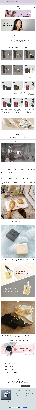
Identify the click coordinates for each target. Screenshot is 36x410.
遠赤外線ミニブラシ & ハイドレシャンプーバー (29, 93)
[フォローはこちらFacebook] (1, 401)
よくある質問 (17, 392)
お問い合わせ (17, 390)
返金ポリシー (27, 395)
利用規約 (26, 392)
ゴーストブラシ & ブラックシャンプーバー (6, 92)
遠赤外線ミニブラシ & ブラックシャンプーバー (6, 110)
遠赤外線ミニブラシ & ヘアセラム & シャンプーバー (29, 110)
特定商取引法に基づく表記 (29, 393)
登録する (25, 385)
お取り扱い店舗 (18, 393)
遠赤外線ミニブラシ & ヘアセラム (18, 109)
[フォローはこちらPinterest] (8, 401)
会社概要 (16, 395)
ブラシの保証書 (18, 396)
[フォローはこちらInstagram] (6, 401)
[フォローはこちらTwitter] (4, 401)
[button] (17, 402)
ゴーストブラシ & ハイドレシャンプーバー (18, 92)
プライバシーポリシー (28, 390)
